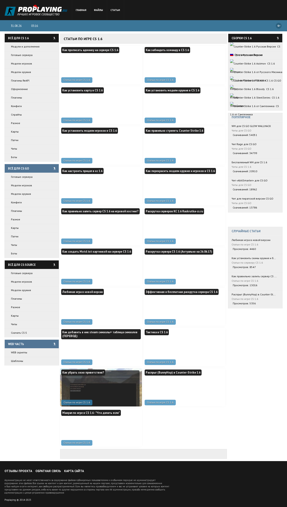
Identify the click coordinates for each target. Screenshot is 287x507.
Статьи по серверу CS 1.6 (247, 262)
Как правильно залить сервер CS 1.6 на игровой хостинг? (100, 211)
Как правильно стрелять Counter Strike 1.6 (174, 131)
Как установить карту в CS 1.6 (82, 90)
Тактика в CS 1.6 (157, 332)
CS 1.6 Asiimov (252, 65)
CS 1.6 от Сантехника (254, 107)
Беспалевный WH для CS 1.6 (249, 162)
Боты (14, 157)
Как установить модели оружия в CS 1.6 (172, 90)
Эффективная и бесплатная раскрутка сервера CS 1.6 (181, 292)
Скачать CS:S (19, 332)
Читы (14, 148)
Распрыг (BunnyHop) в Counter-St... (254, 294)
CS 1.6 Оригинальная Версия (255, 48)
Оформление (19, 89)
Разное (15, 123)
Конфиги (16, 106)
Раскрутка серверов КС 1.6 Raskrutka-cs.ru (174, 211)
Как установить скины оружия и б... (254, 258)
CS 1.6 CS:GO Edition (255, 82)
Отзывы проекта (18, 471)
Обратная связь (48, 471)
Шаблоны (17, 361)
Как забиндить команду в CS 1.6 (167, 50)
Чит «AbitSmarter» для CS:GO (249, 180)
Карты (15, 131)
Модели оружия (21, 72)
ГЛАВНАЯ (81, 10)
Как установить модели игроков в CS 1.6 (89, 131)
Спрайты (16, 114)
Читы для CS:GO (241, 130)
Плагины (16, 97)
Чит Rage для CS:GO (244, 144)
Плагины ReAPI (20, 80)
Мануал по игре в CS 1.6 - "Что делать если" (91, 413)
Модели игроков (21, 63)
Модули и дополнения (25, 46)
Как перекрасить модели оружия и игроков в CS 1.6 (180, 171)
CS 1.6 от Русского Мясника (256, 72)
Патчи (14, 140)
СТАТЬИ (115, 10)
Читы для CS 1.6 (241, 166)
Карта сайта (74, 471)
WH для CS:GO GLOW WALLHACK (251, 126)
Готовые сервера (22, 55)
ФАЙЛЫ (98, 10)
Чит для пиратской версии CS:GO (252, 198)
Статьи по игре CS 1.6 (76, 80)
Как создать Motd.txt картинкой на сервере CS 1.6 (96, 252)
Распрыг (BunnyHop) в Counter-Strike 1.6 (173, 372)
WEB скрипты (19, 352)
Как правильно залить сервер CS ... (254, 276)
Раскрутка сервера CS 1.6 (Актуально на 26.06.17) (179, 252)
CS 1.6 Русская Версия (247, 55)
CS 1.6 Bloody (252, 90)
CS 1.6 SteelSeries (254, 99)
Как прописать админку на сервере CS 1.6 (90, 50)
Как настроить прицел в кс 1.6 (82, 171)
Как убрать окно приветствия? (83, 372)
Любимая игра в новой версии (82, 292)
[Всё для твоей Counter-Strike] (35, 10)
